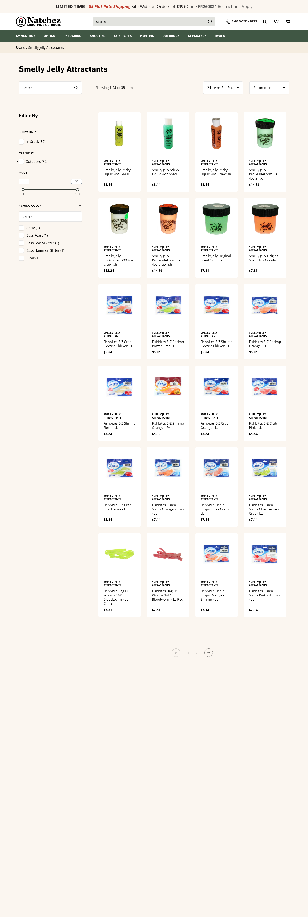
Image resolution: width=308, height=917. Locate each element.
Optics (49, 36)
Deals (220, 36)
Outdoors (171, 36)
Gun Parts (123, 36)
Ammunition (25, 36)
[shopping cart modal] (288, 21)
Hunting (147, 36)
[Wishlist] (276, 21)
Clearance (197, 36)
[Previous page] (176, 652)
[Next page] (208, 652)
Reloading (72, 36)
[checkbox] (22, 161)
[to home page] (38, 21)
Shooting (98, 36)
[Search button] (210, 22)
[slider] (23, 189)
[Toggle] (17, 161)
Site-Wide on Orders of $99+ (121, 6)
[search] (76, 88)
